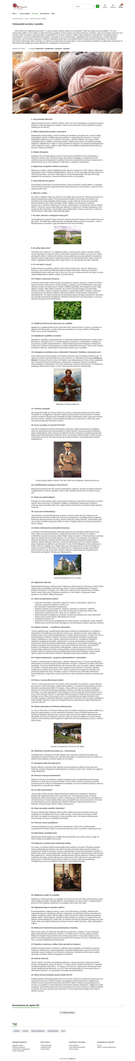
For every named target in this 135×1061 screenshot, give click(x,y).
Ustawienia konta (46, 1047)
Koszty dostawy (74, 1049)
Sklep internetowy (67, 1058)
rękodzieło (66, 48)
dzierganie (58, 48)
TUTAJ (39, 523)
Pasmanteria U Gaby (17, 18)
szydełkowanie (49, 48)
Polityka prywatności (18, 1047)
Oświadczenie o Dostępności (21, 1049)
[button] (97, 6)
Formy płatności (73, 1045)
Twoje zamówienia (46, 1045)
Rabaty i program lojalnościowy (106, 1047)
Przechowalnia (45, 1049)
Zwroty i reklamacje (18, 1051)
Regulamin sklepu (17, 1045)
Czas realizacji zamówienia (77, 1047)
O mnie (99, 1045)
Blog (26, 18)
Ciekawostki (39, 48)
